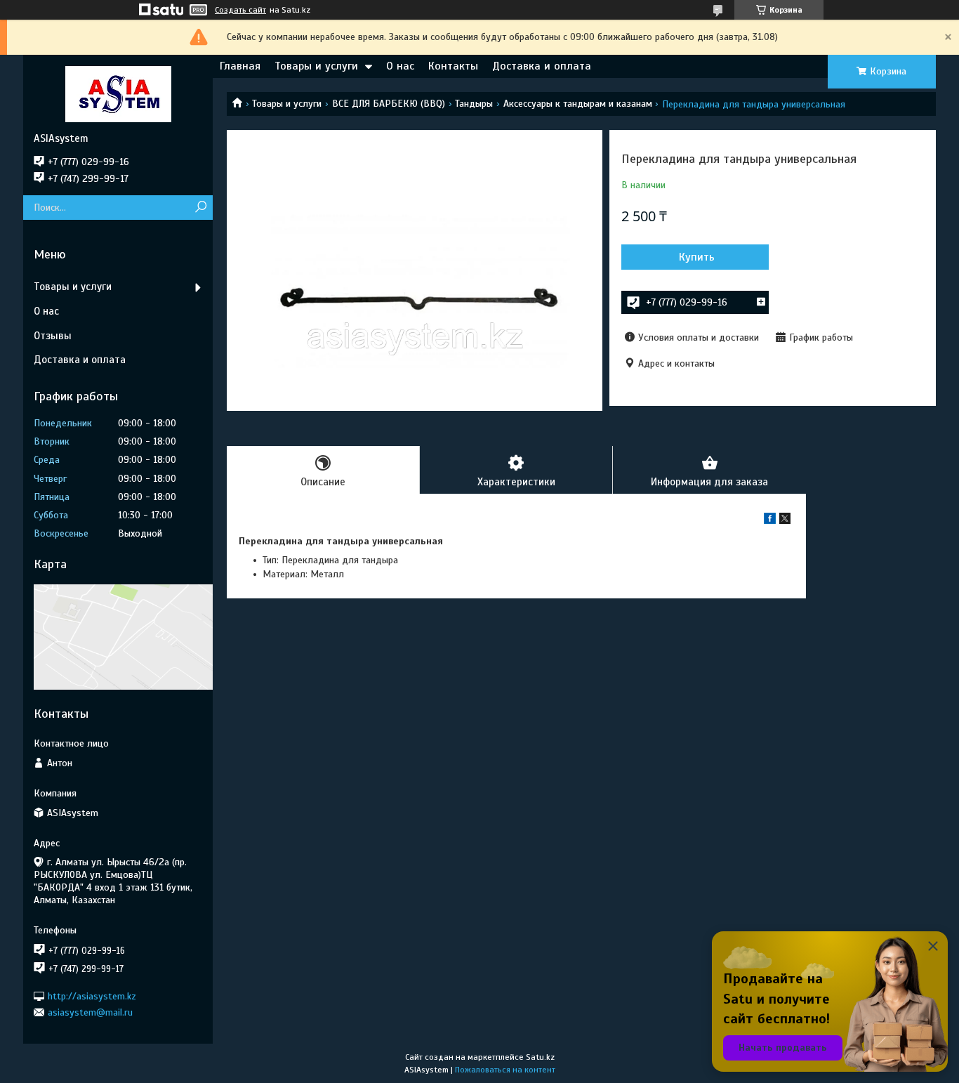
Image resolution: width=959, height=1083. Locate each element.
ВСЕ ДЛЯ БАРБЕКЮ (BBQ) (388, 104)
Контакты (453, 66)
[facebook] (770, 521)
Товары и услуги (316, 66)
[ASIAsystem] (118, 93)
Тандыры (474, 104)
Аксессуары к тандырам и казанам (577, 104)
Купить (697, 257)
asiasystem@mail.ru (90, 1012)
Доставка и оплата (541, 66)
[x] (785, 521)
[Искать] (200, 207)
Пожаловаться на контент (505, 1070)
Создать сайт (240, 10)
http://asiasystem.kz (92, 996)
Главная (240, 66)
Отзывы (53, 335)
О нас (400, 66)
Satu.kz (540, 1057)
